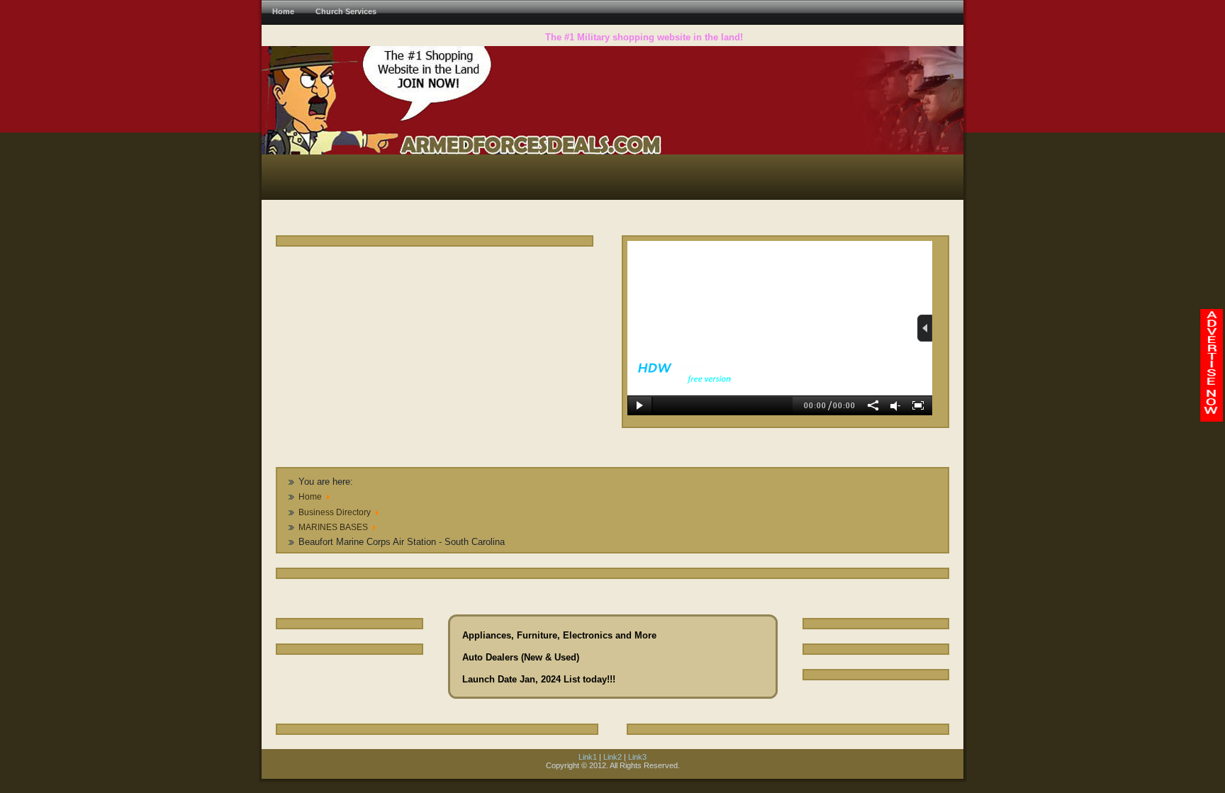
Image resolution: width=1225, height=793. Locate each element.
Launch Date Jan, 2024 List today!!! (538, 679)
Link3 (637, 757)
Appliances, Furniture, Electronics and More (559, 635)
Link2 (612, 757)
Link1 (587, 757)
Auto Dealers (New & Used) (520, 657)
